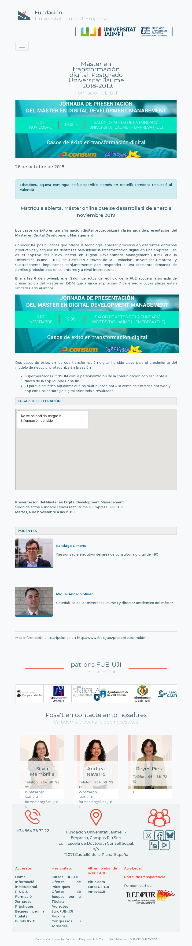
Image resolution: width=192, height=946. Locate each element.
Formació (23, 897)
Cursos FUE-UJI (65, 877)
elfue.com (96, 882)
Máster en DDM (60, 283)
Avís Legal (133, 868)
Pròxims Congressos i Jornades (66, 921)
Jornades (23, 901)
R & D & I (22, 892)
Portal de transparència (144, 877)
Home (20, 877)
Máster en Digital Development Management (85, 502)
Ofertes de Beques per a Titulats (66, 897)
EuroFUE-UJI (26, 921)
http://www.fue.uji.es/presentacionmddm (111, 638)
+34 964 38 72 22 (33, 831)
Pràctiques (24, 906)
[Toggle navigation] (22, 46)
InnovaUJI (96, 892)
